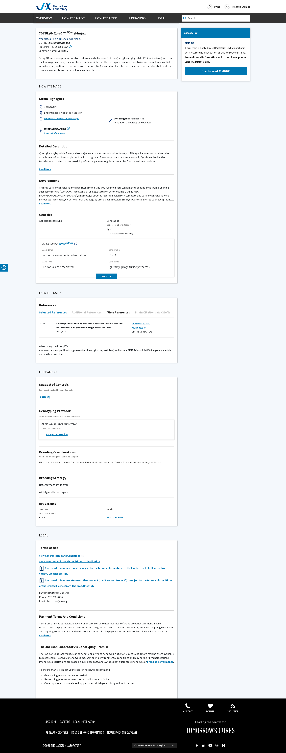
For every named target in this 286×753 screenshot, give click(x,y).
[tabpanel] (106, 329)
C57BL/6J (45, 397)
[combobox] (154, 745)
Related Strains (241, 6)
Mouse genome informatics (87, 732)
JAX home (51, 722)
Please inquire (115, 517)
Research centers (57, 732)
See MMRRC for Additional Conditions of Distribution (69, 561)
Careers (65, 722)
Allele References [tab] (118, 312)
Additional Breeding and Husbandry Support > (59, 456)
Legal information (84, 722)
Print (217, 6)
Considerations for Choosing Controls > (56, 390)
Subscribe (232, 711)
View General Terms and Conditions (59, 555)
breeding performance (160, 661)
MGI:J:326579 (138, 327)
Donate (210, 711)
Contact (188, 711)
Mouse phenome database (122, 732)
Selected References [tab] (53, 312)
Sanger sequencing (57, 434)
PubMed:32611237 (141, 323)
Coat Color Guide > (47, 513)
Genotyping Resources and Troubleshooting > (59, 416)
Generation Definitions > (119, 224)
